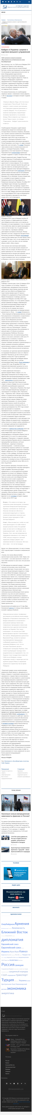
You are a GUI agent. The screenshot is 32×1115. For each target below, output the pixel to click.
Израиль (5, 952)
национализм (23, 957)
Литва (5, 957)
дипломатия (12, 940)
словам (21, 145)
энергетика (7, 993)
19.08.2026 (14, 844)
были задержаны (24, 362)
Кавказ (23, 951)
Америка (7, 1071)
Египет (22, 948)
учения (28, 980)
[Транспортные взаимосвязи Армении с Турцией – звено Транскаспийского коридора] (5, 849)
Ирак (12, 952)
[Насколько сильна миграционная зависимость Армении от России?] (16, 802)
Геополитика (5, 46)
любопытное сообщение (16, 428)
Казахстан (4, 955)
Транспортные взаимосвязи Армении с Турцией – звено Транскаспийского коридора (20, 849)
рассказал (9, 95)
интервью (14, 496)
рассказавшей (25, 235)
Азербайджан (7, 924)
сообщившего (21, 714)
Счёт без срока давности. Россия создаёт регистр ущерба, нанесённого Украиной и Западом (19, 839)
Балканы (7, 1069)
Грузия (13, 935)
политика (26, 761)
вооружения (8, 935)
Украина (7, 763)
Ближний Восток (14, 932)
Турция (7, 980)
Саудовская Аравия (7, 969)
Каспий (9, 955)
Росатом (20, 960)
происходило (9, 380)
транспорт (22, 975)
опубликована (16, 152)
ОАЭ (2, 960)
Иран (16, 952)
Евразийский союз (9, 944)
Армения (22, 924)
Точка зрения (16, 790)
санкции (19, 965)
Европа (7, 1073)
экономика (16, 988)
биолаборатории (18, 761)
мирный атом (11, 957)
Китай (17, 955)
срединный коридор (18, 972)
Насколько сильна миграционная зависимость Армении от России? (15, 815)
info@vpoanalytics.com (16, 1089)
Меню (3, 12)
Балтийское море (4, 928)
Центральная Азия (8, 984)
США (2, 763)
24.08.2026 (4, 818)
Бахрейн (10, 928)
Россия (7, 965)
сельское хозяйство (19, 969)
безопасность (8, 761)
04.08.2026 (14, 854)
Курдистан (26, 955)
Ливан (2, 957)
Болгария (3, 935)
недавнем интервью (8, 723)
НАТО (17, 957)
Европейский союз (11, 948)
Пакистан (6, 960)
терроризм (11, 975)
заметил (11, 608)
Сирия (26, 969)
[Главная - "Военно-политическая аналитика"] (16, 5)
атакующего (21, 170)
